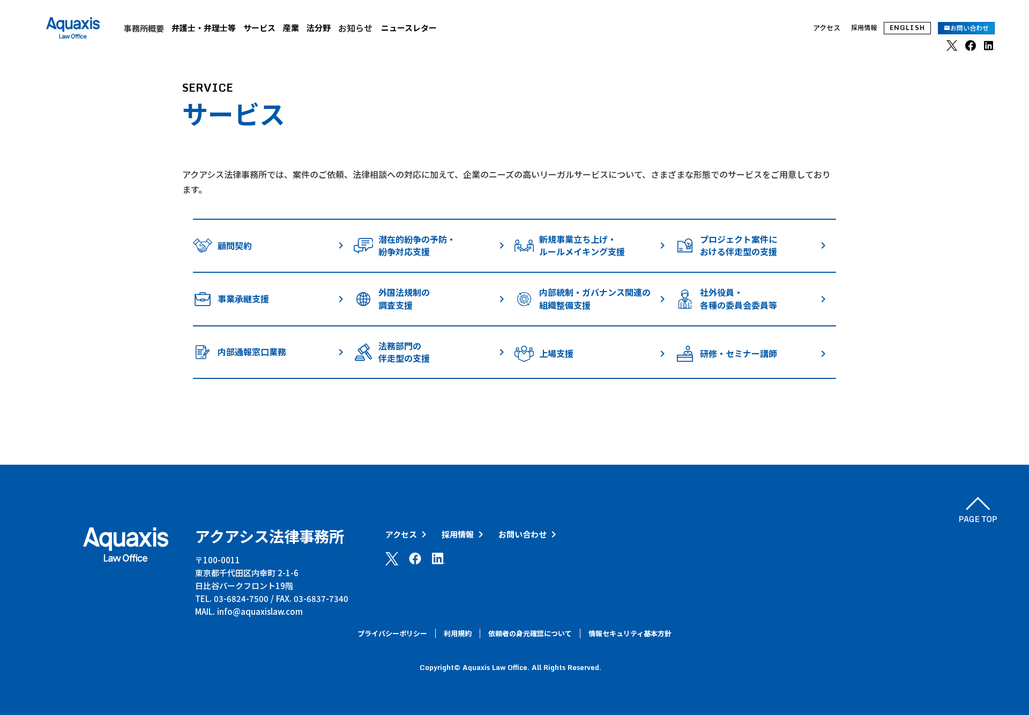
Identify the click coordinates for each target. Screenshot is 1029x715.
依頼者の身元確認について (530, 633)
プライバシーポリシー (392, 633)
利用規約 (458, 633)
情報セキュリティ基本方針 (630, 633)
